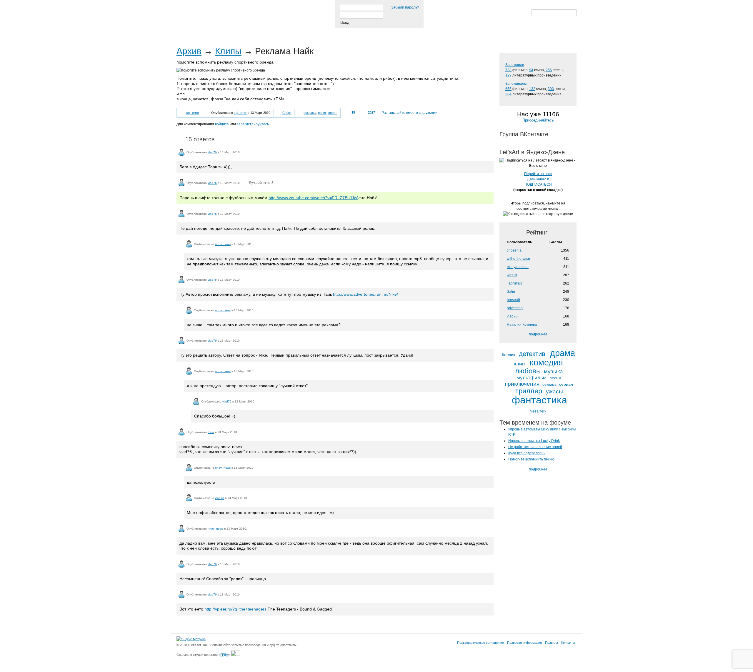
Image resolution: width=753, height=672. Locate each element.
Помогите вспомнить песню (531, 459)
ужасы (554, 391)
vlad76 (212, 152)
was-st (512, 275)
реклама (310, 112)
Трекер (212, 32)
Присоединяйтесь (538, 120)
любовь (527, 371)
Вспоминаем (516, 83)
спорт (332, 112)
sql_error (192, 112)
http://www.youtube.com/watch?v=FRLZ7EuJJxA (313, 197)
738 (508, 70)
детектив (532, 353)
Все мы (262, 32)
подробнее (538, 334)
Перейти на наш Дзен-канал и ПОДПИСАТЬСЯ (538, 179)
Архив (188, 51)
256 (549, 70)
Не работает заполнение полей (535, 447)
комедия (546, 362)
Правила (551, 642)
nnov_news (223, 244)
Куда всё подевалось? (526, 453)
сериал (566, 384)
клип (519, 364)
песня (555, 378)
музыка (553, 371)
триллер (528, 391)
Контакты (568, 642)
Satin (511, 292)
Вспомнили (514, 65)
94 (531, 70)
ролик (322, 112)
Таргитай (514, 283)
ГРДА (224, 654)
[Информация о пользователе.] (181, 152)
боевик (508, 354)
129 (508, 75)
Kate (211, 432)
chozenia (514, 250)
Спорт (286, 112)
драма (562, 353)
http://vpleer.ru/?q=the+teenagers (235, 609)
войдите (222, 124)
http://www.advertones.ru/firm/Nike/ (365, 294)
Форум (289, 32)
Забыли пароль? (405, 7)
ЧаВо (237, 32)
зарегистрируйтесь (253, 124)
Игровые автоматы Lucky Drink (534, 441)
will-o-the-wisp (518, 259)
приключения (522, 384)
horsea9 (513, 300)
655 (508, 89)
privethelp (515, 308)
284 (508, 94)
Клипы (228, 51)
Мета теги (538, 411)
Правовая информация (524, 642)
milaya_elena (518, 267)
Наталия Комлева (522, 324)
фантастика (539, 400)
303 (551, 89)
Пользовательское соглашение (480, 642)
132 (532, 89)
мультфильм (532, 377)
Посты (187, 32)
